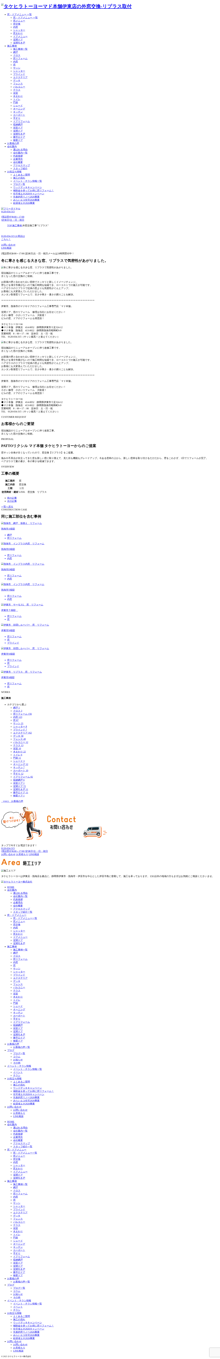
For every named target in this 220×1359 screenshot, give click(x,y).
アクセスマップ (21, 165)
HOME (10, 887)
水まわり (18, 96)
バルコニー (19, 86)
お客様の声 (13, 143)
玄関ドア (18, 39)
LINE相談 (6, 248)
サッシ (16, 68)
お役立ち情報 (14, 171)
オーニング (19, 108)
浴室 (15, 93)
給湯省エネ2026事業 (24, 203)
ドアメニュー (20, 36)
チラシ (16, 1075)
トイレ (16, 99)
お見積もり (19, 1113)
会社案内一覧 (20, 152)
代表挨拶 (18, 156)
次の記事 (12, 501)
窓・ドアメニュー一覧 (25, 918)
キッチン (18, 112)
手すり (16, 118)
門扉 (15, 102)
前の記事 (12, 498)
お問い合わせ (8, 245)
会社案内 (12, 146)
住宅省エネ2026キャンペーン (28, 193)
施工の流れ (19, 178)
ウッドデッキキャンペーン (27, 187)
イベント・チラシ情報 (19, 1066)
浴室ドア (18, 127)
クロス (16, 55)
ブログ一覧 (19, 184)
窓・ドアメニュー (16, 915)
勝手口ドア (19, 137)
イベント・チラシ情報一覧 (27, 181)
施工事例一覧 (20, 49)
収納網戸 (18, 124)
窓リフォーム (20, 58)
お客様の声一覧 (21, 1047)
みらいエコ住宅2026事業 (26, 200)
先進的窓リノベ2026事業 (26, 196)
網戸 (15, 52)
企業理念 (18, 159)
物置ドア (18, 140)
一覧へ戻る (7, 506)
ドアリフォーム (21, 121)
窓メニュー (19, 20)
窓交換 (16, 24)
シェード (18, 105)
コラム (16, 1056)
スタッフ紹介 (20, 168)
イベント (18, 1072)
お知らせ (18, 1059)
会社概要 (18, 162)
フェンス (18, 83)
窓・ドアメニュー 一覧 (19, 14)
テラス (16, 90)
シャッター (19, 30)
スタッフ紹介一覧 (22, 912)
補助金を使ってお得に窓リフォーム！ (33, 190)
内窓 (15, 27)
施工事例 (12, 46)
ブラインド (19, 74)
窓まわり (18, 33)
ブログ (10, 1050)
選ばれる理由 (20, 149)
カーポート (19, 115)
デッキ (16, 80)
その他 (16, 1063)
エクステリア (20, 77)
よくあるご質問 (21, 174)
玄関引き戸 (19, 42)
